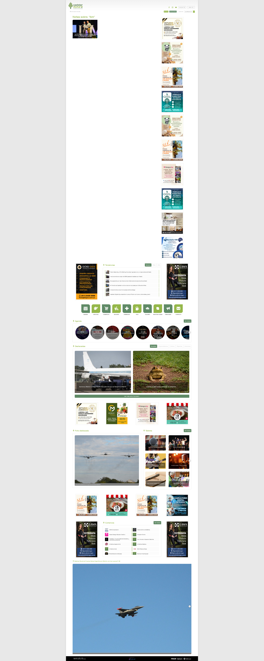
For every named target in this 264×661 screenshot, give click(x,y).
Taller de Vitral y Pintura (179, 483)
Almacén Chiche (141, 534)
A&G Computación (114, 529)
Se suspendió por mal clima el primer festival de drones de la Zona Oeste (128, 281)
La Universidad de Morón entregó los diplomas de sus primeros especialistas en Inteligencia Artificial (85, 35)
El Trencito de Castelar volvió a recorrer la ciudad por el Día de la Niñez (128, 285)
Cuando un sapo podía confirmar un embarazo (161, 386)
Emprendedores (163, 346)
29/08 (82, 332)
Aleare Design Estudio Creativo (117, 534)
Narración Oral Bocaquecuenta (155, 447)
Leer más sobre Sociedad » (132, 396)
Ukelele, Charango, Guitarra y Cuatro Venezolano (155, 465)
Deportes (179, 346)
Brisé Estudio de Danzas (115, 553)
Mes (154, 265)
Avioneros (187, 346)
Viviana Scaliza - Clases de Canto (179, 465)
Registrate (173, 11)
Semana (148, 265)
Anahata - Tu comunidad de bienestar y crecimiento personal (119, 539)
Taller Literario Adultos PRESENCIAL (155, 483)
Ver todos (187, 321)
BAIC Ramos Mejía (142, 549)
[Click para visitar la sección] (85, 308)
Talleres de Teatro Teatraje (179, 447)
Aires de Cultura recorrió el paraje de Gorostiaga (122, 289)
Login (166, 11)
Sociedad (153, 346)
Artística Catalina (141, 544)
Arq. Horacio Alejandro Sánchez (145, 539)
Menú (190, 7)
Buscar (181, 7)
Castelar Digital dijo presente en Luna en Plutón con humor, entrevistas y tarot (130, 294)
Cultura (172, 346)
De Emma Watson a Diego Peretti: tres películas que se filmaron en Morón (102, 386)
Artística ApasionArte (115, 544)
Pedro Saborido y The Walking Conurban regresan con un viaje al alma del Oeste (130, 272)
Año (159, 265)
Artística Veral (113, 549)
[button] (190, 332)
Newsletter (181, 11)
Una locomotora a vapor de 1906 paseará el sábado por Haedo (126, 276)
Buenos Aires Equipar (142, 553)
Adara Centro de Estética (143, 529)
